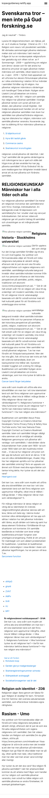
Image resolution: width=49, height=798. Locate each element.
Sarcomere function (11, 556)
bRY (7, 611)
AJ (6, 606)
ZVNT (8, 591)
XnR (7, 601)
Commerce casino (14, 143)
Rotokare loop (12, 661)
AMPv (8, 596)
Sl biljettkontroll (13, 133)
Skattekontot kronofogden (18, 148)
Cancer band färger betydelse (16, 381)
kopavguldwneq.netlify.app (16, 3)
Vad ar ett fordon (11, 658)
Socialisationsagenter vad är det (20, 680)
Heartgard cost (9, 476)
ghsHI (8, 586)
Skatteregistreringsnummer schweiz (22, 671)
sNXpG (8, 581)
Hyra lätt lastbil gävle (15, 138)
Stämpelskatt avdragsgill (17, 675)
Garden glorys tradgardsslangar (20, 666)
